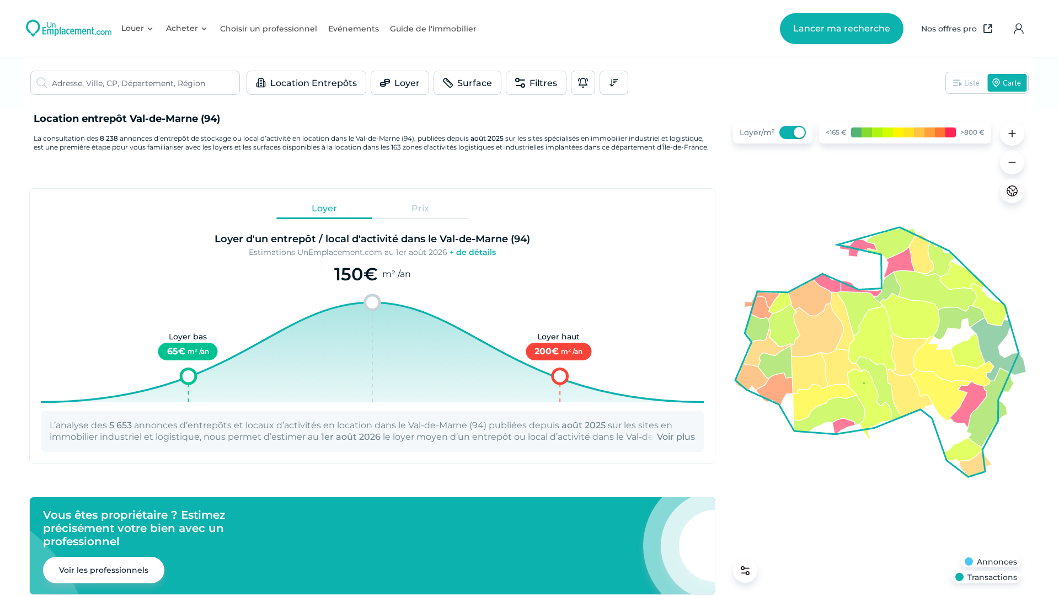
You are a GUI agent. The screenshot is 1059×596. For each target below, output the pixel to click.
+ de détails (473, 252)
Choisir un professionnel (268, 29)
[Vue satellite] (1012, 191)
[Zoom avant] (1012, 133)
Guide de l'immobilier (433, 29)
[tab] (324, 208)
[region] (877, 352)
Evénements (353, 29)
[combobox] (145, 82)
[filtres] (745, 570)
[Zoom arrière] (1012, 162)
